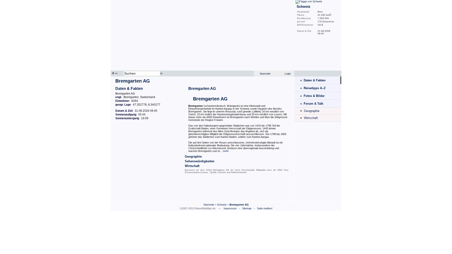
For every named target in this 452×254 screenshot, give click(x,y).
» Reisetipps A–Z (313, 88)
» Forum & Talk (311, 103)
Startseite (265, 73)
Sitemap (246, 208)
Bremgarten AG (202, 89)
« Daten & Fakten (313, 80)
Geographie (193, 156)
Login (288, 73)
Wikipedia (261, 170)
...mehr (225, 151)
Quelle (213, 172)
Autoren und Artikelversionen (232, 172)
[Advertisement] (202, 188)
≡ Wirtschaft (309, 118)
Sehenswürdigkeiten (199, 161)
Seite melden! (264, 208)
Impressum (230, 208)
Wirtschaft (192, 166)
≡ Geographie (309, 111)
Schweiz (222, 204)
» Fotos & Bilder (312, 96)
